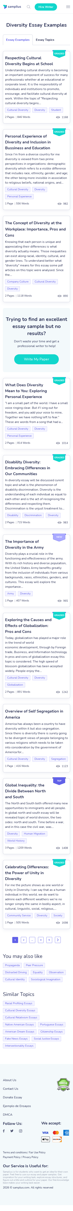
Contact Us (10, 1089)
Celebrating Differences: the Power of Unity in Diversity (27, 872)
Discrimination (33, 515)
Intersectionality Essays (19, 1046)
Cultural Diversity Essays (20, 1010)
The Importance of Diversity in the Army (24, 544)
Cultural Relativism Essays (21, 1017)
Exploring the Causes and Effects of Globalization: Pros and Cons (28, 625)
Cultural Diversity (17, 110)
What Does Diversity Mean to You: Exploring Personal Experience (26, 390)
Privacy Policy (30, 1157)
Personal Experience (19, 196)
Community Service (19, 915)
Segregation (58, 759)
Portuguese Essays (51, 1024)
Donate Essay (12, 1097)
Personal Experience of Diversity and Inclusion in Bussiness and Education (28, 142)
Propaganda (12, 965)
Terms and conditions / (15, 1152)
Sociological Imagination (45, 979)
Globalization (15, 685)
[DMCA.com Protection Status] (63, 1085)
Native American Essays (19, 1024)
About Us (9, 1080)
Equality (38, 972)
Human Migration (34, 834)
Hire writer (46, 7)
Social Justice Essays (46, 1039)
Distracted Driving (16, 972)
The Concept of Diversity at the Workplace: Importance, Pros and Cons (35, 229)
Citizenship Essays (51, 1031)
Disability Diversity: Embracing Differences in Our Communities (27, 468)
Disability (12, 515)
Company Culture (17, 281)
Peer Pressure (34, 965)
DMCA (7, 1115)
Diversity (39, 110)
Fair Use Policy (37, 1152)
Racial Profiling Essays (18, 1003)
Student (56, 110)
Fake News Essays (16, 1039)
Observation (56, 972)
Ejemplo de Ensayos (17, 1106)
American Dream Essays (19, 1031)
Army (10, 593)
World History (16, 841)
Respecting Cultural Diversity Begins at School (29, 61)
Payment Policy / (12, 1157)
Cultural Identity (15, 979)
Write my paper (36, 359)
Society (58, 915)
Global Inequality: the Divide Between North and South (25, 791)
